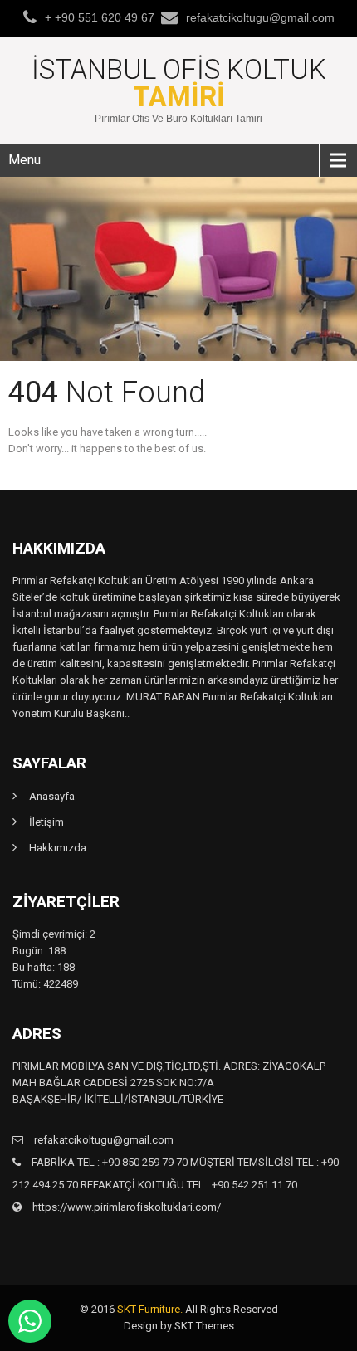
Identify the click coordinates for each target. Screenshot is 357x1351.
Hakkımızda (57, 847)
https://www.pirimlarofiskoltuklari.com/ (125, 1207)
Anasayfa (52, 796)
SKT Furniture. (150, 1309)
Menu (24, 160)
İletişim (46, 822)
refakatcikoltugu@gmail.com (260, 17)
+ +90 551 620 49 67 (99, 17)
